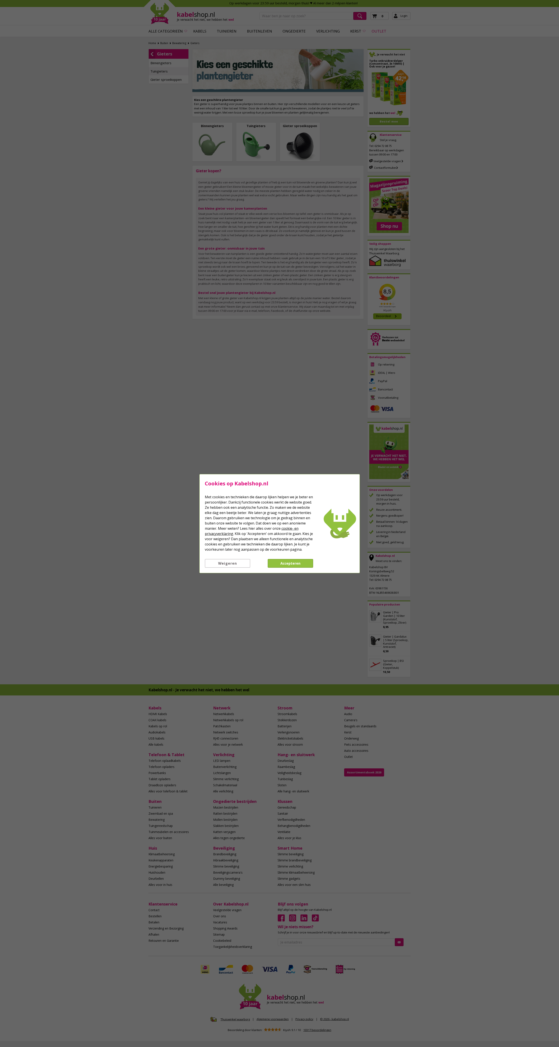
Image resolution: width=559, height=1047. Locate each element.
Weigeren (227, 563)
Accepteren (290, 563)
